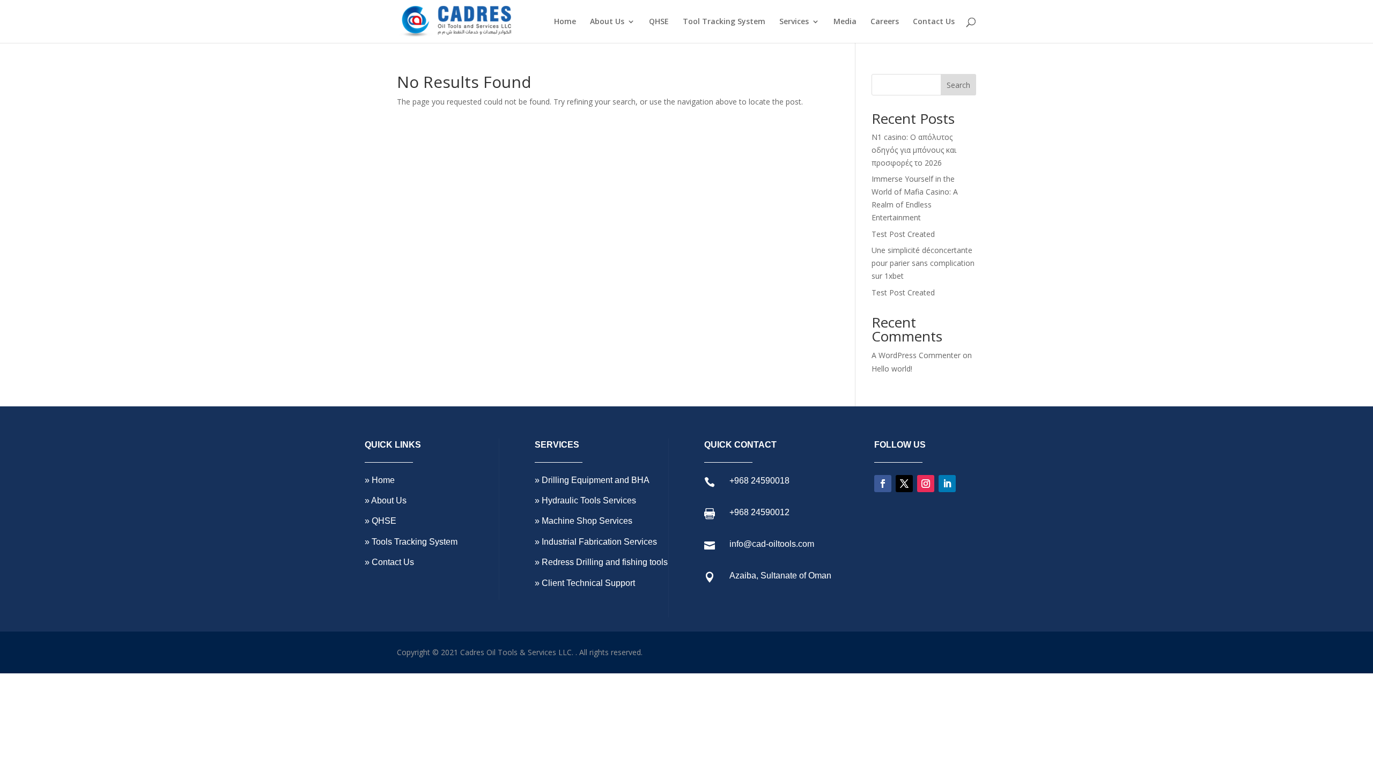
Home (565, 22)
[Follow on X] (904, 483)
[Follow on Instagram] (925, 483)
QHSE (659, 22)
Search (958, 85)
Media (845, 22)
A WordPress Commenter (916, 355)
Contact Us (934, 22)
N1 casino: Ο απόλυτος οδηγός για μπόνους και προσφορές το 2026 (914, 150)
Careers (884, 22)
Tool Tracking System (724, 22)
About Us (607, 22)
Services (794, 22)
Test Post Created (903, 234)
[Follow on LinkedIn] (947, 483)
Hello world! (892, 368)
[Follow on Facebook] (882, 483)
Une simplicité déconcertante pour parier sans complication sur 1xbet (923, 263)
